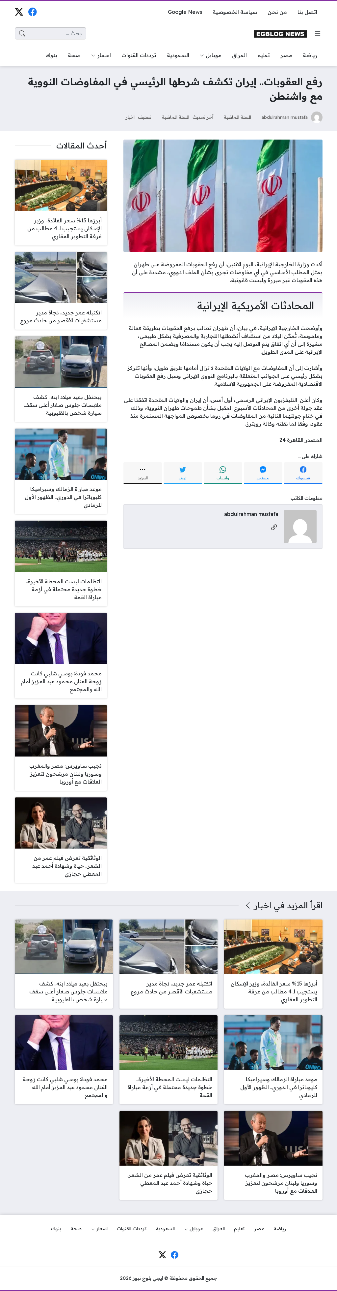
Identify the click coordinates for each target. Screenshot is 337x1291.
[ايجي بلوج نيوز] (280, 33)
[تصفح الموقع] (317, 33)
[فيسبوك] (32, 11)
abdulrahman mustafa (285, 117)
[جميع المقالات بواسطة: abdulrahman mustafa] (300, 526)
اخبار (130, 117)
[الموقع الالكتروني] (274, 527)
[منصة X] (19, 11)
